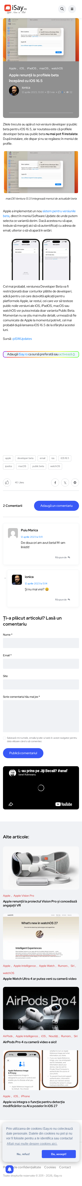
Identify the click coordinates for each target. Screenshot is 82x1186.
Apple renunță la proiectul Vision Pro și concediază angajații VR (40, 903)
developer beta (25, 458)
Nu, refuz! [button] (23, 1154)
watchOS (55, 466)
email (42, 458)
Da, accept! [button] (58, 1154)
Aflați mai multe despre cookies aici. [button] (32, 1143)
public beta (38, 466)
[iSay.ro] (15, 9)
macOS (22, 466)
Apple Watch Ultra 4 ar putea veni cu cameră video (40, 979)
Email (7, 655)
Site (5, 676)
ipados (8, 466)
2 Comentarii (12, 506)
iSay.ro (23, 354)
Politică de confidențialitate (22, 1167)
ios (53, 458)
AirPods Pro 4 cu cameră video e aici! (30, 1042)
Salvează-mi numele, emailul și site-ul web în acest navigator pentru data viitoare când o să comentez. (42, 739)
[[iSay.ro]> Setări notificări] (9, 1169)
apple (8, 458)
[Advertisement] (41, 405)
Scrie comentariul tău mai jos (21, 696)
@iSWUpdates (22, 339)
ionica (29, 577)
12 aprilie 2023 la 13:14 (36, 583)
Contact (65, 1167)
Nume (7, 634)
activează (66, 354)
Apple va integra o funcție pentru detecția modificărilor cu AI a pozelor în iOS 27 (34, 1104)
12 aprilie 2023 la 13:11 (31, 537)
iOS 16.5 (65, 458)
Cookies (50, 1167)
